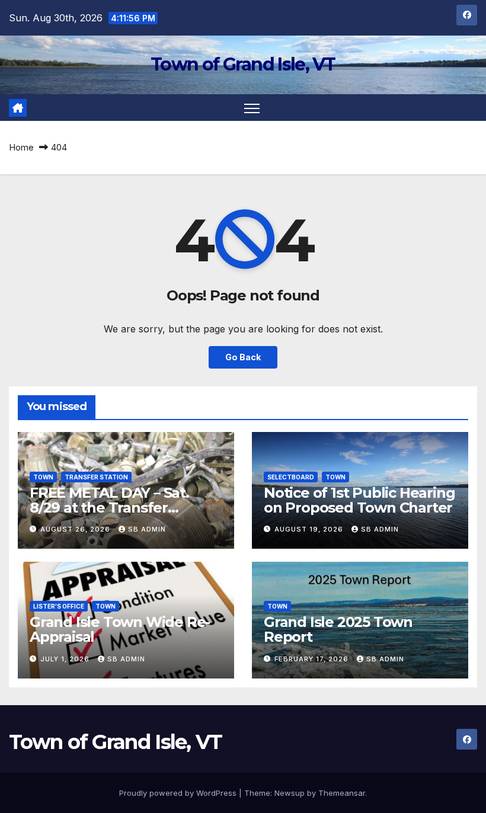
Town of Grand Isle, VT (243, 64)
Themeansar (341, 793)
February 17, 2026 (312, 659)
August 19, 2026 (310, 529)
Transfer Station (96, 477)
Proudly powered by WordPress (179, 793)
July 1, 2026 (66, 659)
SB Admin (147, 529)
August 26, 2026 (76, 529)
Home (21, 147)
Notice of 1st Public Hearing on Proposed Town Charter (359, 500)
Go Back (243, 357)
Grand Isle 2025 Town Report (338, 629)
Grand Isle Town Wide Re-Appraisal (120, 629)
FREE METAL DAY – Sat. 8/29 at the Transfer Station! (109, 507)
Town (43, 477)
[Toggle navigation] (252, 107)
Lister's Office (58, 606)
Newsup (289, 793)
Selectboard (290, 477)
